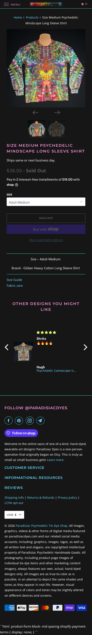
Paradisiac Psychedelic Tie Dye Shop (41, 526)
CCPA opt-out (13, 503)
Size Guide (14, 280)
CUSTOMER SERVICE (24, 468)
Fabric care (15, 285)
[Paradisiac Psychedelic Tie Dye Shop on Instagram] (31, 420)
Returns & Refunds (40, 497)
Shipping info (14, 497)
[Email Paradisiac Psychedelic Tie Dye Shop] (41, 420)
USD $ (12, 514)
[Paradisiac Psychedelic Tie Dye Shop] (46, 4)
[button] (8, 347)
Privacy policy (67, 497)
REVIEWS (13, 488)
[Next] (57, 112)
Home (18, 17)
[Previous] (35, 112)
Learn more (55, 460)
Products (32, 17)
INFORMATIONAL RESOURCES (33, 478)
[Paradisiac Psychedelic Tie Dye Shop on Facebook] (9, 420)
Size (9, 194)
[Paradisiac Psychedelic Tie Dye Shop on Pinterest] (20, 420)
